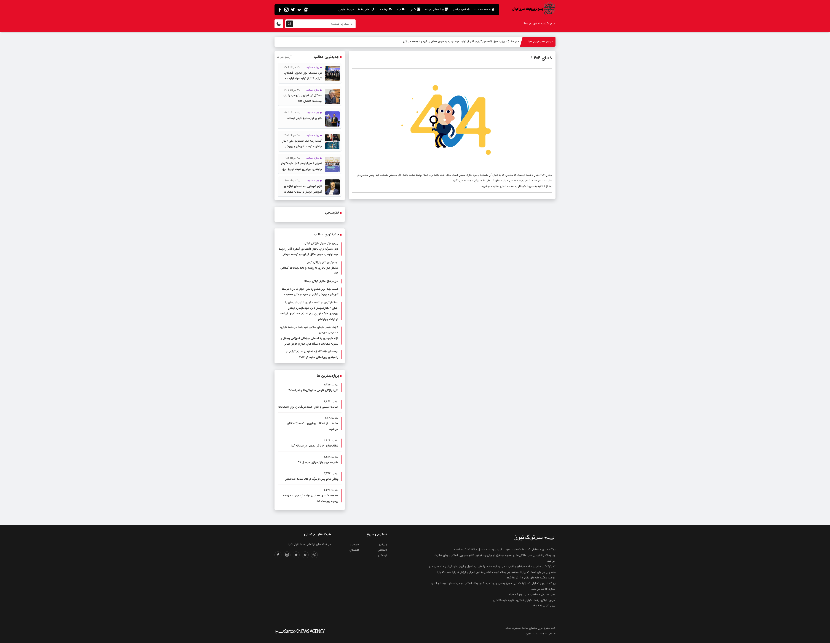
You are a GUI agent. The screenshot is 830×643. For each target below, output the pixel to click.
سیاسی (354, 544)
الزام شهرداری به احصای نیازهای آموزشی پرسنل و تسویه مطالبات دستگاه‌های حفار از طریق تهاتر (303, 192)
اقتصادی (354, 550)
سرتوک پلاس (346, 9)
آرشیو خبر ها (284, 57)
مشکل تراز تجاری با (507, 41)
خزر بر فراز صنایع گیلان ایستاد (304, 118)
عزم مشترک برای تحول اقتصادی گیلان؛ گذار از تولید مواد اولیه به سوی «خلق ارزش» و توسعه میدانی (301, 78)
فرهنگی (382, 555)
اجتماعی (382, 550)
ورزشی (383, 544)
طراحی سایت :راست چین (540, 633)
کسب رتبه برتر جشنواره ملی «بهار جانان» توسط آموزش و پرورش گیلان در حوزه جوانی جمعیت (302, 146)
